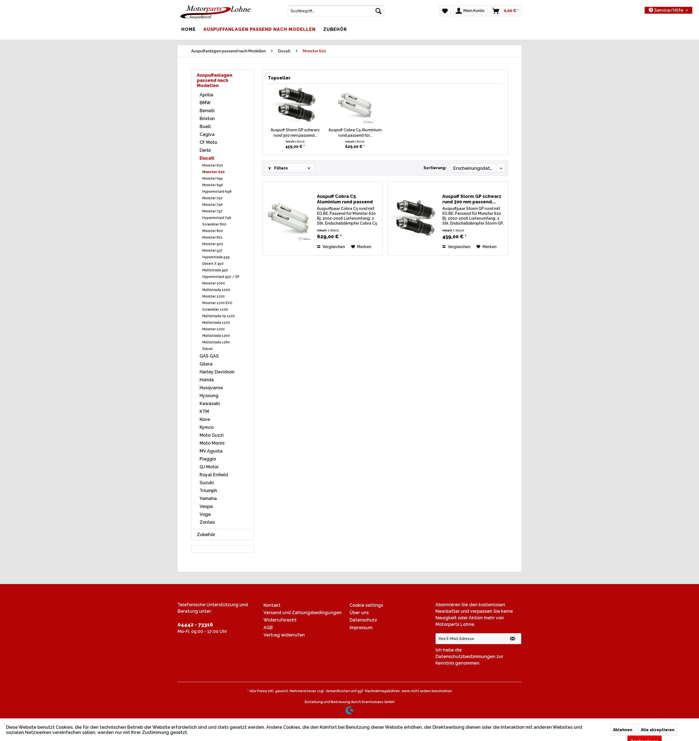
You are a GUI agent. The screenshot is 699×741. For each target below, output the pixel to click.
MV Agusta (211, 451)
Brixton (207, 118)
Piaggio (208, 459)
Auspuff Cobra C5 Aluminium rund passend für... (354, 133)
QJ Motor (209, 466)
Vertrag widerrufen (284, 635)
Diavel (207, 349)
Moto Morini (212, 443)
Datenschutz (363, 620)
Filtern (280, 168)
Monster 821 (212, 237)
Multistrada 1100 (216, 323)
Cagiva (207, 134)
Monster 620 (213, 172)
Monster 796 (212, 205)
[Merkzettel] (445, 10)
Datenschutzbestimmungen (465, 656)
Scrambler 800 (214, 224)
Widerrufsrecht (280, 620)
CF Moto (208, 142)
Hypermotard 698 (217, 192)
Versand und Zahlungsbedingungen (302, 612)
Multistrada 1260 (216, 342)
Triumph (208, 490)
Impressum (361, 627)
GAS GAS (209, 356)
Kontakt (271, 605)
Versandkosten (337, 691)
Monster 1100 (213, 296)
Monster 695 (212, 178)
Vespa (206, 506)
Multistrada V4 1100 (218, 316)
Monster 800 (212, 231)
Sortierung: (434, 168)
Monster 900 (212, 244)
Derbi (205, 150)
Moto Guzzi (212, 435)
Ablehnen (622, 730)
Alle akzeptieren (657, 730)
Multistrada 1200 (216, 336)
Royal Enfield (214, 474)
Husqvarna (211, 387)
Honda (207, 379)
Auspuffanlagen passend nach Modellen (214, 80)
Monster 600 (212, 165)
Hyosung (209, 395)
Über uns (359, 612)
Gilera (206, 364)
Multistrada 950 (215, 270)
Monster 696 (212, 185)
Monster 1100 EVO (217, 303)
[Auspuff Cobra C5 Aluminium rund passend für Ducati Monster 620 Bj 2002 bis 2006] (355, 105)
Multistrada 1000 (216, 290)
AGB (268, 627)
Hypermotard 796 (216, 218)
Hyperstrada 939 (216, 257)
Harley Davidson (217, 371)
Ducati (207, 158)
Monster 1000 (213, 283)
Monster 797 (212, 211)
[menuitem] (336, 10)
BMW (205, 102)
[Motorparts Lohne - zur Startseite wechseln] (215, 12)
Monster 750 (212, 198)
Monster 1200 (213, 329)
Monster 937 (212, 250)
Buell (205, 126)
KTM (204, 411)
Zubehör (206, 534)
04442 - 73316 (195, 624)
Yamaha (208, 498)
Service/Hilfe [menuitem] (668, 10)
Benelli (207, 110)
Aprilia (206, 94)
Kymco (207, 427)
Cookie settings (366, 605)
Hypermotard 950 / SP (220, 277)
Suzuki (207, 482)
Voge (205, 514)
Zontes (207, 522)
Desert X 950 (213, 264)
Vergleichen (333, 247)
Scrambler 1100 (215, 309)
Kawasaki (210, 403)
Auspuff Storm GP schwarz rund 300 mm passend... (295, 133)
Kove (205, 419)
